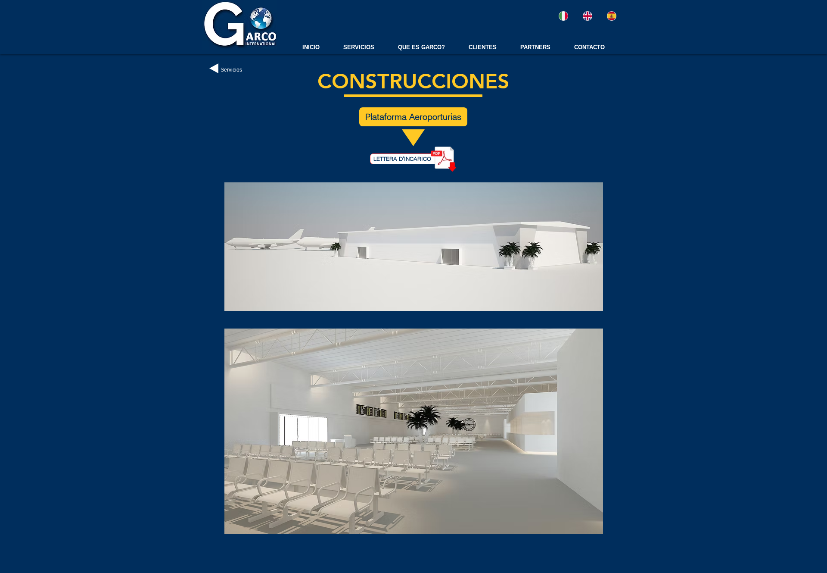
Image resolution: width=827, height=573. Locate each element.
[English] (587, 16)
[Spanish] (612, 16)
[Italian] (563, 16)
